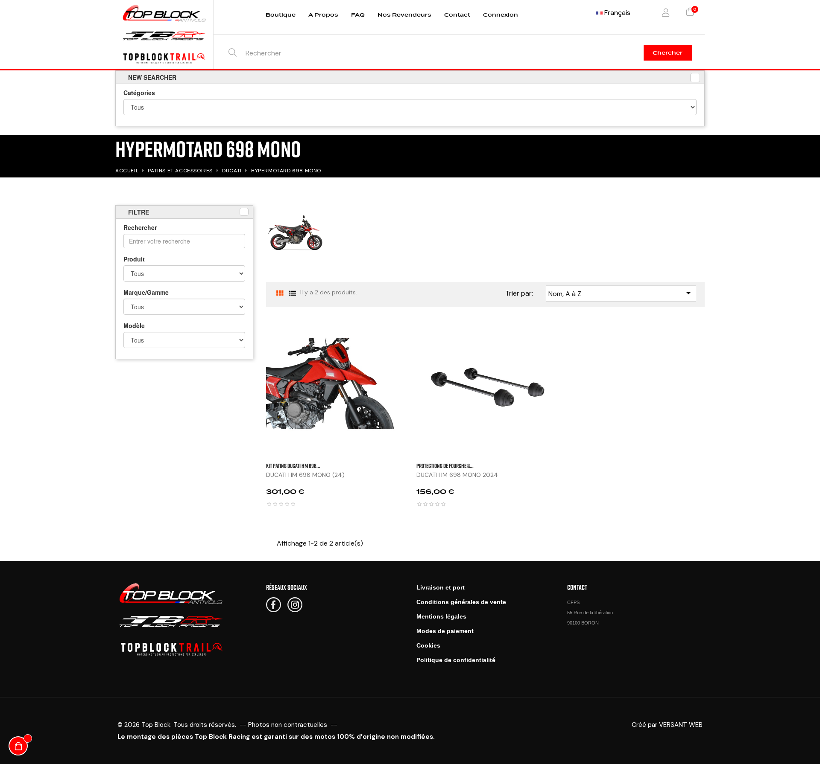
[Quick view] (562, 332)
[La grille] (280, 293)
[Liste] (292, 293)
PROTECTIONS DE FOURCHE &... (445, 465)
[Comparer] (562, 374)
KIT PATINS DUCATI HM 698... (293, 465)
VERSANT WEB (681, 724)
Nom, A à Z (621, 293)
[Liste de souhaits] (562, 353)
